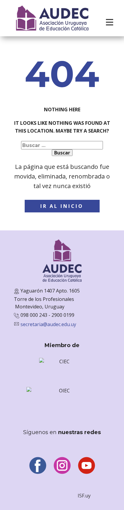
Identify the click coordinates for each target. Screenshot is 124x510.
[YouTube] (86, 465)
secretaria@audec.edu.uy (48, 324)
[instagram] (62, 465)
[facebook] (37, 465)
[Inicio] (52, 18)
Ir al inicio (61, 206)
